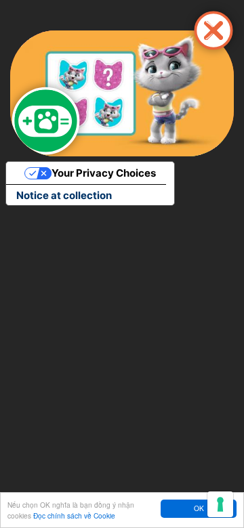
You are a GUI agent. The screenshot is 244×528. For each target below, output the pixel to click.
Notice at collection (64, 195)
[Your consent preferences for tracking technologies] (220, 504)
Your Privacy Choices (104, 173)
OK (199, 508)
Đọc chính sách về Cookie (74, 515)
